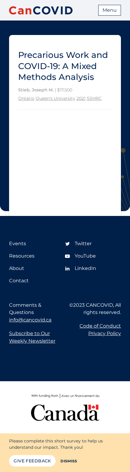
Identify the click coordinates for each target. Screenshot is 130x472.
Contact (19, 281)
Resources (21, 256)
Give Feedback (32, 461)
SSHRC (94, 98)
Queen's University (55, 98)
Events (17, 243)
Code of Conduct (100, 326)
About (16, 268)
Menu (109, 10)
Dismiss (68, 461)
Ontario (26, 98)
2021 (81, 98)
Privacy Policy (104, 333)
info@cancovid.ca (30, 320)
